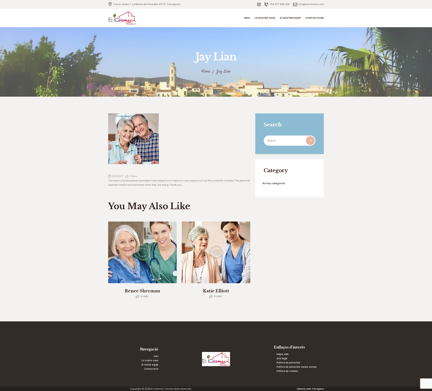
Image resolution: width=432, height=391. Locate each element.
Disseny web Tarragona (310, 388)
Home (205, 71)
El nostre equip (150, 364)
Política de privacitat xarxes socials (297, 367)
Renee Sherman (142, 290)
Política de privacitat (288, 362)
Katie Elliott (216, 290)
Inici (156, 356)
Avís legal (282, 358)
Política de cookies (287, 371)
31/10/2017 (117, 176)
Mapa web (283, 354)
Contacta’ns (151, 369)
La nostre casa (149, 360)
